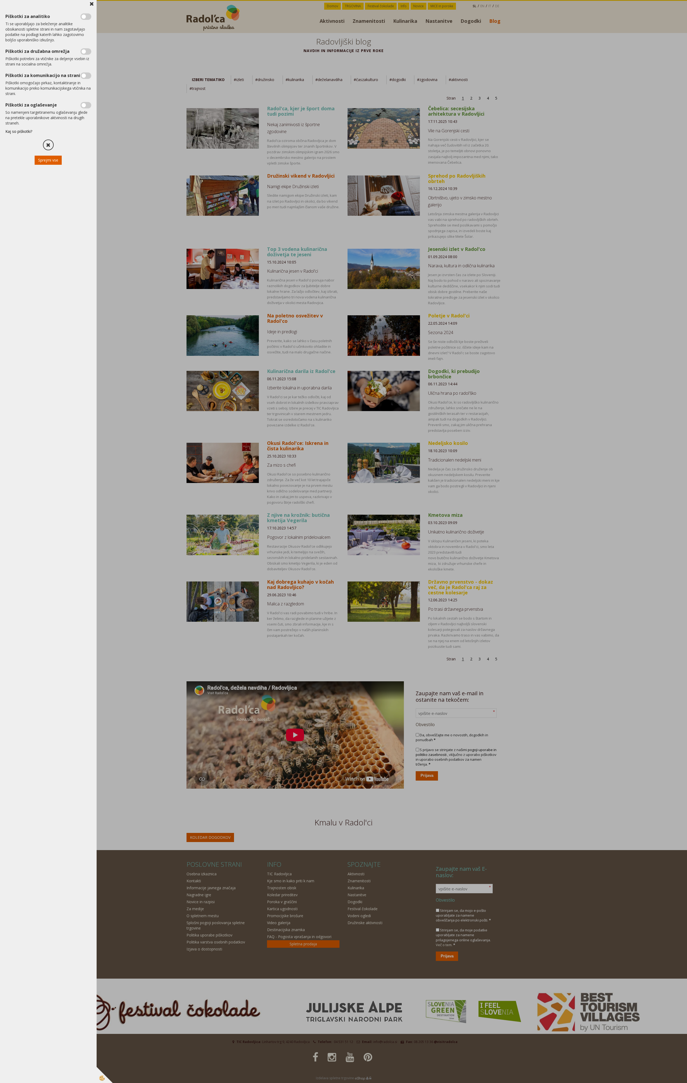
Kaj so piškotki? (18, 131)
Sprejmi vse (48, 160)
